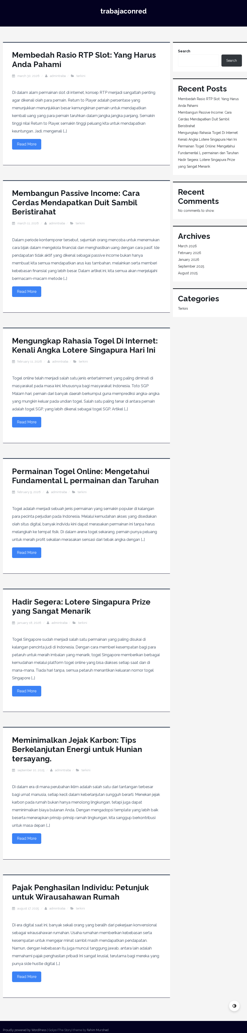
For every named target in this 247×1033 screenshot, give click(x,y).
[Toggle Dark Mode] (234, 1005)
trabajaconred (123, 11)
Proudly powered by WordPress (24, 1030)
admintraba (58, 76)
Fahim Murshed (98, 1030)
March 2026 (187, 246)
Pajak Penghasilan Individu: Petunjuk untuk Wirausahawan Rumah (80, 892)
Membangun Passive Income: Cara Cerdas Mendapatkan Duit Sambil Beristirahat (76, 202)
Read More (26, 144)
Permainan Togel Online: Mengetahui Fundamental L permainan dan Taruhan (85, 476)
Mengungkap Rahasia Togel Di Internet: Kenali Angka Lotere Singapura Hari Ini (85, 345)
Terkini (80, 76)
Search (184, 51)
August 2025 (188, 273)
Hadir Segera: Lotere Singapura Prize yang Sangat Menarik (81, 606)
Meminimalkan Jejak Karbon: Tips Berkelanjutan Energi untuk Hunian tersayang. (77, 749)
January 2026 (188, 260)
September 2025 (191, 266)
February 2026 (189, 253)
